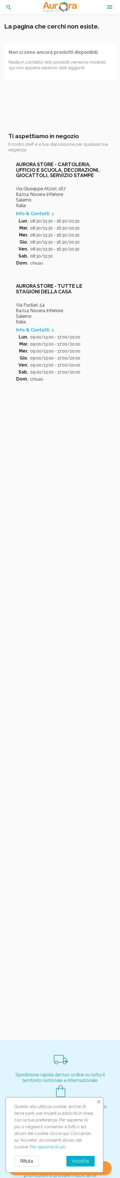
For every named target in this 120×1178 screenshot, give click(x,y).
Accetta (80, 1161)
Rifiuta (26, 1161)
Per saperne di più (48, 1146)
